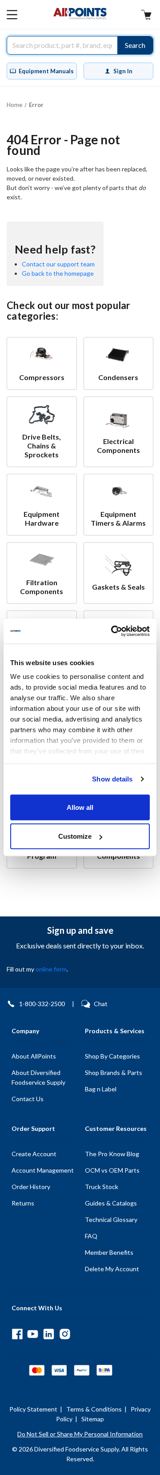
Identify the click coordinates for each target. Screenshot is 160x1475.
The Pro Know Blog (112, 1154)
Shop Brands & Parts (113, 1072)
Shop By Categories (112, 1056)
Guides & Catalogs (111, 1203)
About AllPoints (34, 1056)
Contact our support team (58, 264)
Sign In (122, 71)
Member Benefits (109, 1252)
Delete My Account (112, 1269)
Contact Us (28, 1098)
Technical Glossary (111, 1219)
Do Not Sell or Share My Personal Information (80, 1434)
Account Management (43, 1170)
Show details (112, 779)
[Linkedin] (48, 1334)
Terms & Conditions (94, 1409)
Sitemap (92, 1419)
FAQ (91, 1236)
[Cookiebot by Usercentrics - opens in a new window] (113, 631)
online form (51, 969)
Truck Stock (101, 1186)
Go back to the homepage (58, 273)
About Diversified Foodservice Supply (38, 1077)
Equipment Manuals (46, 71)
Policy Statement (33, 1409)
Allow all (80, 807)
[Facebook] (17, 1334)
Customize (75, 836)
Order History (31, 1186)
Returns (23, 1203)
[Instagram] (64, 1334)
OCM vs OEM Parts (112, 1170)
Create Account (34, 1154)
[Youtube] (32, 1334)
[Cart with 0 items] (146, 15)
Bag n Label (100, 1089)
